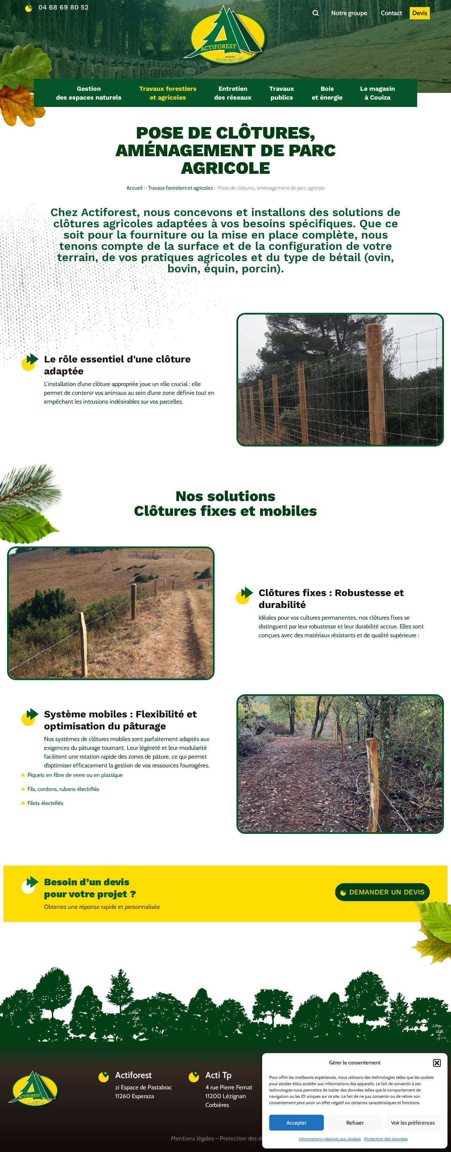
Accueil (134, 188)
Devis (419, 13)
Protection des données (386, 1138)
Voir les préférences (413, 1123)
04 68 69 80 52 (63, 7)
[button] (436, 1062)
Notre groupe (349, 13)
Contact (391, 13)
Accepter (296, 1123)
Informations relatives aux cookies (330, 1138)
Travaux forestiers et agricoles (180, 188)
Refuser (355, 1123)
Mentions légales (192, 1138)
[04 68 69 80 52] (29, 8)
